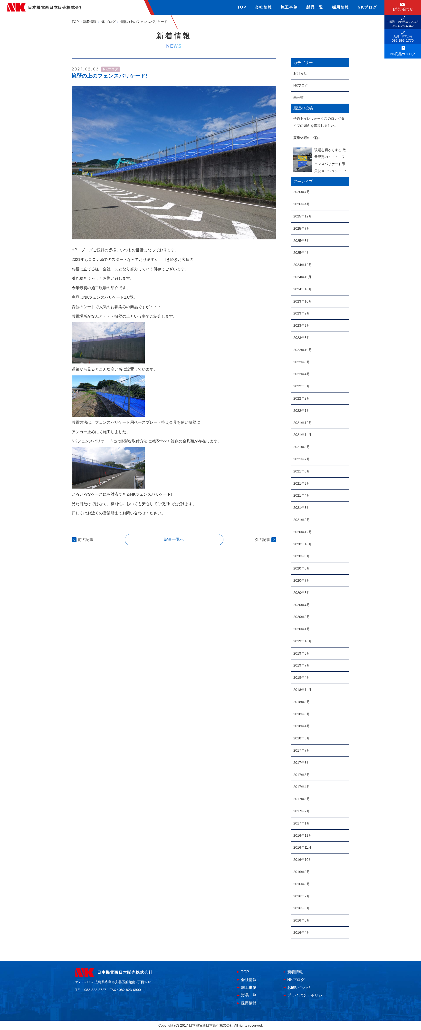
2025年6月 (301, 241)
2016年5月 (301, 920)
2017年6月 (301, 763)
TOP (242, 7)
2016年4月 (301, 932)
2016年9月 (301, 872)
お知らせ (300, 73)
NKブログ (367, 7)
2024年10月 (302, 289)
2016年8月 (301, 884)
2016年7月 (301, 896)
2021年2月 (301, 520)
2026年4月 (301, 204)
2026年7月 (301, 192)
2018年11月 (302, 690)
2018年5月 (301, 714)
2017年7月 (301, 750)
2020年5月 (301, 593)
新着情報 (295, 972)
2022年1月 (301, 410)
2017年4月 (301, 787)
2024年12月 (302, 265)
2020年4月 (301, 605)
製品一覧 (314, 7)
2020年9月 (301, 556)
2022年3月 (301, 386)
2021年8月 (301, 447)
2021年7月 (301, 459)
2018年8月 (301, 702)
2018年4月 (301, 726)
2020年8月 (301, 568)
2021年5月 (301, 483)
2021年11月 (302, 435)
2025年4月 (301, 253)
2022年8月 (301, 362)
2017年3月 (301, 799)
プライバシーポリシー (306, 995)
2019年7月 (301, 665)
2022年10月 (302, 350)
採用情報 (340, 7)
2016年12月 (302, 835)
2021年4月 (301, 495)
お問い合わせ (299, 987)
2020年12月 (302, 532)
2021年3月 (301, 508)
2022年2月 (301, 398)
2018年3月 (301, 738)
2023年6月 (301, 338)
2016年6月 (301, 908)
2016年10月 (302, 860)
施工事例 (289, 7)
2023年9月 (301, 313)
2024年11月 (302, 277)
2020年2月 (301, 617)
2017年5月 (301, 775)
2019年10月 (302, 641)
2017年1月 (301, 823)
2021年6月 (301, 471)
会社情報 (263, 7)
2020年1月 (301, 629)
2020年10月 (302, 544)
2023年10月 (302, 301)
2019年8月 (301, 653)
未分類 (298, 97)
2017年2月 (301, 811)
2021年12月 (302, 423)
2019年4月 (301, 677)
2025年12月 (302, 216)
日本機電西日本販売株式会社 (125, 972)
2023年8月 (301, 325)
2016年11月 (302, 847)
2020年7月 (301, 580)
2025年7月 (301, 228)
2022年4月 (301, 374)
